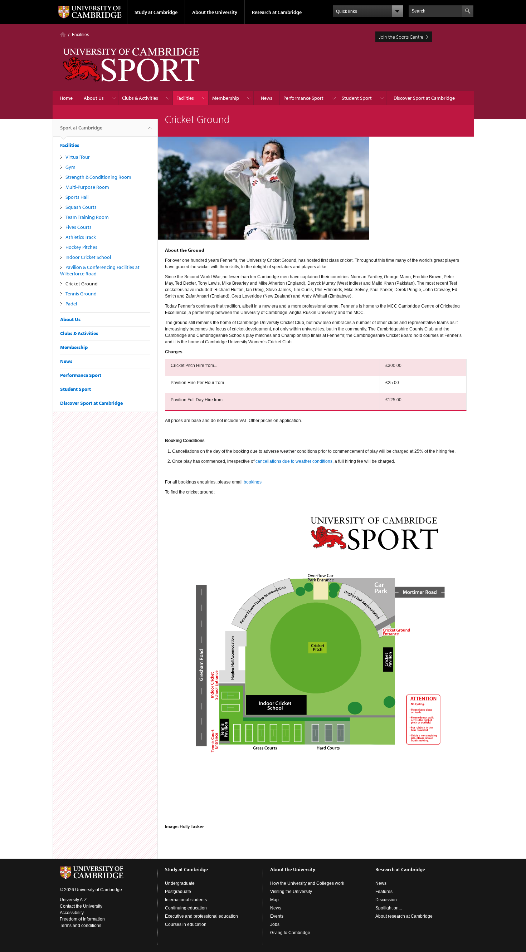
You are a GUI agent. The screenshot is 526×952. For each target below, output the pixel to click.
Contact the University (81, 906)
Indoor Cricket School (88, 257)
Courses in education (185, 924)
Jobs (274, 924)
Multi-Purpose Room (87, 187)
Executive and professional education (201, 916)
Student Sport (357, 98)
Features (384, 891)
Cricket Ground (81, 283)
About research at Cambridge (404, 916)
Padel (71, 303)
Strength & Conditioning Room (98, 177)
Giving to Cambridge (290, 932)
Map (274, 899)
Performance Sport (303, 98)
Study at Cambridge (156, 12)
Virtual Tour (77, 157)
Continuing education (186, 908)
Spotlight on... (388, 908)
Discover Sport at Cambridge (424, 98)
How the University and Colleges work (307, 883)
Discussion (386, 899)
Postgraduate (178, 891)
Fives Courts (78, 227)
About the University (214, 12)
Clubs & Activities (140, 98)
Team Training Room (87, 217)
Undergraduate (180, 883)
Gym (70, 167)
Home (63, 34)
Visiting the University (291, 891)
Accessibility (72, 912)
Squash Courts (81, 207)
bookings (253, 482)
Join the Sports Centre (401, 37)
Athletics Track (80, 237)
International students (186, 899)
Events (276, 916)
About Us (94, 98)
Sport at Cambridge (81, 127)
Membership (225, 98)
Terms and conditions (80, 925)
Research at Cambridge (277, 12)
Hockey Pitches (81, 247)
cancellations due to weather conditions (293, 461)
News (266, 98)
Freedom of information (82, 919)
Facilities (80, 34)
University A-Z (73, 899)
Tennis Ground (81, 293)
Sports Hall (76, 197)
